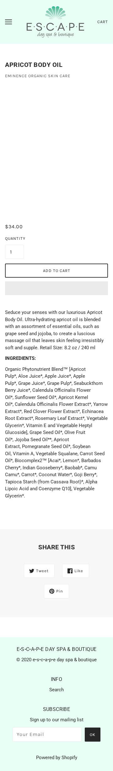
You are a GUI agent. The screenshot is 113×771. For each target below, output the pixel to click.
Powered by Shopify (56, 757)
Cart (102, 21)
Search (56, 690)
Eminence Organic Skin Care (37, 75)
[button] (56, 288)
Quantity (14, 238)
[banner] (55, 21)
